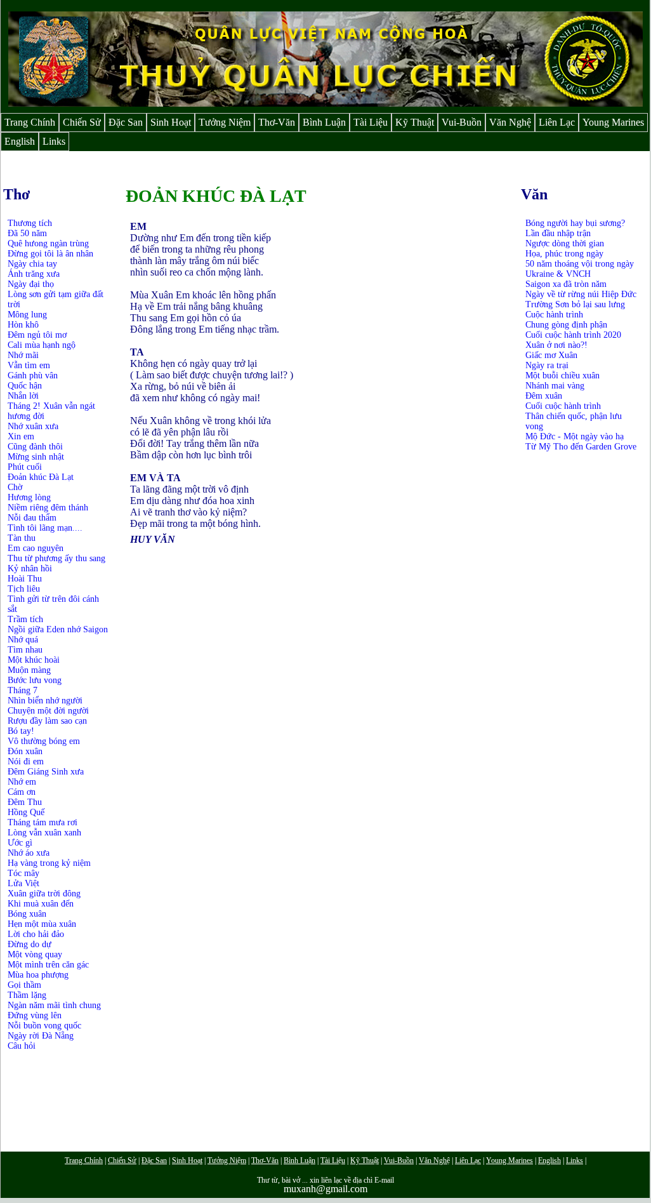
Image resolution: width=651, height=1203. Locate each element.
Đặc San (126, 122)
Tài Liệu (370, 122)
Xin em (21, 436)
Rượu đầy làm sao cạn (47, 721)
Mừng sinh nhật (36, 457)
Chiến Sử (82, 122)
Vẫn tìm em (29, 365)
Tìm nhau (25, 650)
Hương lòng (29, 497)
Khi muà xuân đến (41, 903)
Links (54, 141)
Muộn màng (29, 670)
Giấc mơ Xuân (551, 355)
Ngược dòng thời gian (564, 243)
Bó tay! (21, 731)
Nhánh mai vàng (554, 385)
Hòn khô (23, 324)
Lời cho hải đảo (36, 934)
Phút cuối (25, 467)
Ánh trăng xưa (34, 274)
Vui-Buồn (462, 122)
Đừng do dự (29, 944)
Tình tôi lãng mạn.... (45, 528)
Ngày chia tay (32, 264)
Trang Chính (29, 122)
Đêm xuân (543, 396)
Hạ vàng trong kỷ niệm (49, 863)
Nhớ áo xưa (28, 853)
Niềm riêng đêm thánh (48, 507)
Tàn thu (22, 538)
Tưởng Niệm (225, 122)
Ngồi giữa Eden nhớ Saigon (58, 629)
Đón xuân (25, 751)
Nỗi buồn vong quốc (44, 1025)
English (19, 141)
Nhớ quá (23, 639)
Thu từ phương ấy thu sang (56, 558)
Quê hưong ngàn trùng (48, 243)
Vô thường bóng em (44, 741)
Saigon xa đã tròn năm (566, 284)
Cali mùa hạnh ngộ (42, 345)
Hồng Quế (26, 812)
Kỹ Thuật (414, 122)
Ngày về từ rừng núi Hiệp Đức (580, 294)
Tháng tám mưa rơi (42, 822)
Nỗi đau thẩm (32, 517)
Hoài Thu (25, 578)
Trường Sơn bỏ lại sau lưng (575, 304)
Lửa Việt (23, 883)
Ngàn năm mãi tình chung (54, 1005)
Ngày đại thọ (31, 284)
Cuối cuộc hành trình (563, 406)
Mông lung (27, 314)
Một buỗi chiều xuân (562, 375)
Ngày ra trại (547, 365)
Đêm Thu (25, 802)
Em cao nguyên (35, 548)
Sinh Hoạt (170, 122)
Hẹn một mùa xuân (42, 924)
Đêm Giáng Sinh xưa (46, 771)
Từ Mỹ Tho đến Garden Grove (580, 446)
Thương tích (30, 223)
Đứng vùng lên (35, 1015)
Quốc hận (25, 385)
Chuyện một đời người (48, 710)
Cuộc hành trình (554, 314)
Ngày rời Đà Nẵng (41, 1035)
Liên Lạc (557, 122)
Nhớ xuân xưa (33, 426)
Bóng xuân (27, 914)
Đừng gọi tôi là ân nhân (50, 253)
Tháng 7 (22, 690)
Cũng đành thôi (35, 446)
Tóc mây (23, 873)
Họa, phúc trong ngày (564, 253)
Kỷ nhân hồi (30, 568)
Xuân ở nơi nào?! (556, 345)
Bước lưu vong (35, 680)
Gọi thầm (24, 985)
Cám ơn (22, 792)
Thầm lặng (27, 995)
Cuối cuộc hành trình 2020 (573, 335)
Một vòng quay (35, 954)
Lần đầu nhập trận (558, 233)
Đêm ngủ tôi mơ (37, 335)
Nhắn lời (23, 396)
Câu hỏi (22, 1046)
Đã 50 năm (27, 233)
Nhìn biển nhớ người (45, 700)
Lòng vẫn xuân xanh (44, 832)
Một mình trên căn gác (48, 964)
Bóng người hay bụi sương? (575, 223)
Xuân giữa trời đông (44, 893)
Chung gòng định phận (566, 324)
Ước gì (20, 842)
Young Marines (613, 122)
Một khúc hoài (34, 660)
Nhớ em (22, 782)
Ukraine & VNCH (558, 274)
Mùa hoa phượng (38, 975)
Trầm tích (25, 619)
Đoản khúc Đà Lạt (41, 477)
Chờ (15, 487)
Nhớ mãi (23, 355)
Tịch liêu (24, 589)
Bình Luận (324, 122)
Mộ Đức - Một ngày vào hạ (574, 436)
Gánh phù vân (33, 375)
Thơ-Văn (276, 122)
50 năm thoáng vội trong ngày (579, 264)
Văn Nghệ (510, 122)
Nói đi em (26, 761)
